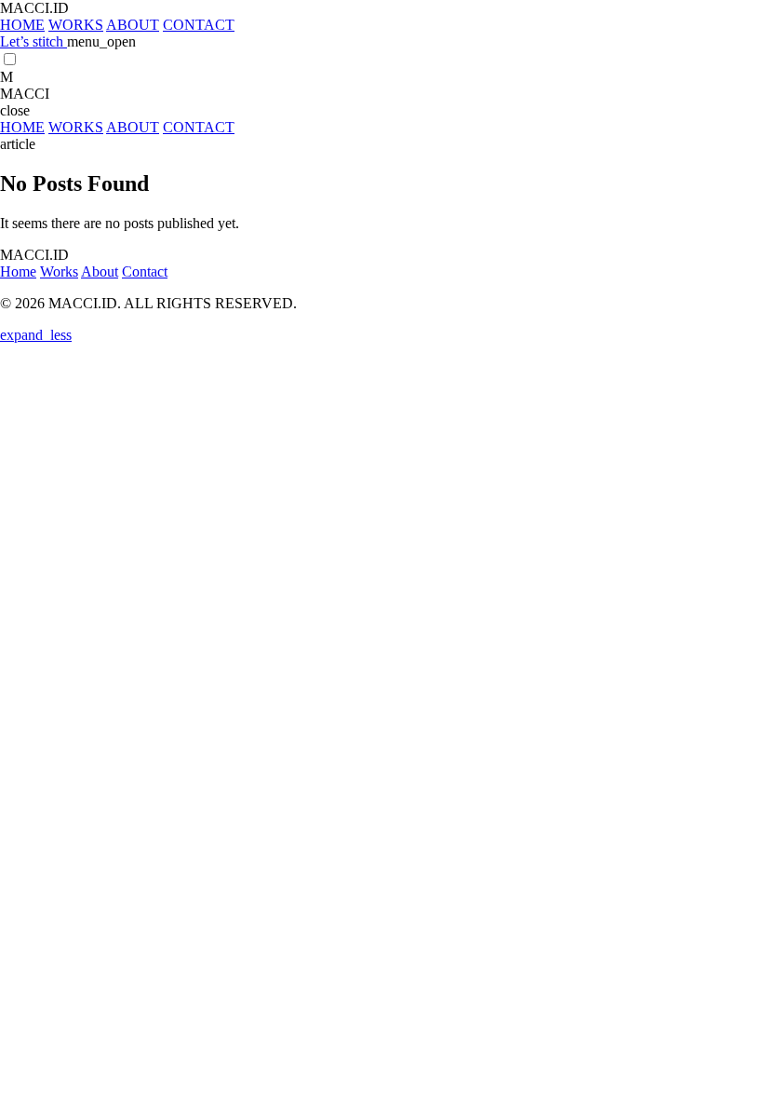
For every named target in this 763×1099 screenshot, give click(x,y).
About (99, 271)
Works (59, 271)
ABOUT (132, 25)
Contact (144, 271)
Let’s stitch (33, 41)
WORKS (75, 25)
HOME (22, 25)
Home (18, 271)
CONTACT (198, 25)
